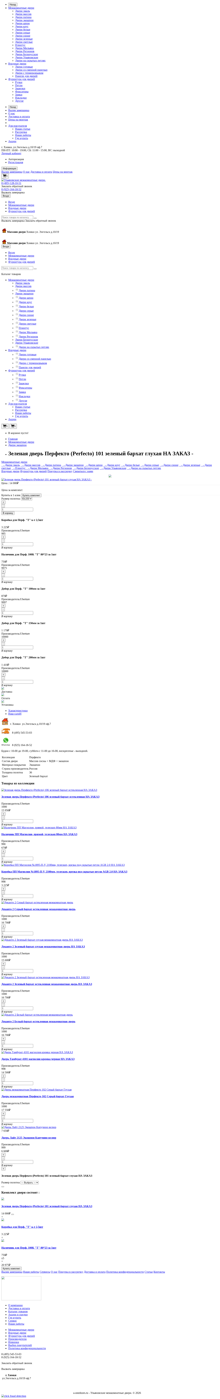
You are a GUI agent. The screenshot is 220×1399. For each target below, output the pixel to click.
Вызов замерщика (18, 110)
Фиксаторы (22, 91)
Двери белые (22, 29)
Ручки (18, 82)
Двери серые (22, 32)
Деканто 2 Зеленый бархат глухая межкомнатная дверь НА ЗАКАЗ (43, 946)
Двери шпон (22, 23)
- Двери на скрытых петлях (144, 468)
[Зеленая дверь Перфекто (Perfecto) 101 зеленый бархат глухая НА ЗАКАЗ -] (46, 479)
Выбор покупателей (20, 1345)
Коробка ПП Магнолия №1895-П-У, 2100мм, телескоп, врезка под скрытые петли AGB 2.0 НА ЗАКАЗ (64, 871)
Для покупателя (17, 125)
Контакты (159, 1271)
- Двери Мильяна (37, 468)
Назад (13, 4)
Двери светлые (24, 41)
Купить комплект (31, 495)
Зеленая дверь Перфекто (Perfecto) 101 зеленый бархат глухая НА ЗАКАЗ (46, 1206)
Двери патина (23, 17)
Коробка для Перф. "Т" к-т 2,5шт (22, 1226)
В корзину (8, 513)
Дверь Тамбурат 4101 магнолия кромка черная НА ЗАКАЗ (37, 1059)
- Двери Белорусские (86, 468)
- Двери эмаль (10, 465)
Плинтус (20, 45)
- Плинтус (19, 468)
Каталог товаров (18, 1311)
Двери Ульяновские (26, 57)
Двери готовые (24, 66)
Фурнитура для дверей (21, 79)
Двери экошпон (24, 20)
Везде (11, 201)
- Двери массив (30, 465)
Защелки (20, 88)
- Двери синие (169, 465)
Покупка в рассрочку (59, 471)
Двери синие (22, 35)
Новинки (13, 1342)
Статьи (149, 1271)
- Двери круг (111, 465)
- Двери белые (130, 465)
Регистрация (15, 162)
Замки (18, 94)
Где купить (21, 138)
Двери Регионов (24, 51)
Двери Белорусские (26, 54)
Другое (19, 100)
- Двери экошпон (73, 465)
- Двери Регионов (60, 468)
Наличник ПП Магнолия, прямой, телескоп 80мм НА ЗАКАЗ (39, 834)
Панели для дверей (26, 76)
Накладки (21, 97)
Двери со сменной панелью (31, 69)
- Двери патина (51, 465)
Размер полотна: (10, 498)
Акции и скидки (18, 1314)
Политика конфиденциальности (125, 1271)
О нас (11, 113)
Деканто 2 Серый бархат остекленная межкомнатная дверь (38, 909)
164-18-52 (11, 189)
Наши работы (23, 135)
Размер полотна (10, 1182)
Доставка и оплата (19, 116)
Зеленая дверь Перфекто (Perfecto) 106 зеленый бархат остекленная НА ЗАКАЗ (50, 796)
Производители (17, 1339)
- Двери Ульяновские (113, 468)
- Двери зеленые (189, 465)
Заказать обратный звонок (16, 186)
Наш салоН (14, 713)
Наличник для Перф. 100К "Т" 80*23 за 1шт (28, 1247)
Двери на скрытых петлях (30, 60)
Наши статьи (22, 128)
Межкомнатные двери (21, 7)
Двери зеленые (24, 38)
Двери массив (23, 14)
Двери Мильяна (24, 48)
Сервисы (45, 1271)
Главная (13, 438)
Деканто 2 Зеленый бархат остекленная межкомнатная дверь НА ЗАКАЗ (46, 984)
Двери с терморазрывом (29, 72)
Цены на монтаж (18, 119)
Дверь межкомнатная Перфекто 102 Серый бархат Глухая (37, 1096)
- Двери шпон (93, 465)
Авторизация (16, 159)
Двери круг (22, 26)
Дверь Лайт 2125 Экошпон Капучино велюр (28, 1137)
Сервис (12, 1320)
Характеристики (18, 710)
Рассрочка (21, 132)
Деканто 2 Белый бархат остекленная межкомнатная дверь (38, 1021)
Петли (19, 85)
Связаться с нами (83, 471)
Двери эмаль (22, 10)
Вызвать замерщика (13, 192)
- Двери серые (149, 465)
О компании (15, 1305)
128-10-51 (11, 183)
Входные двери (17, 63)
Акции (12, 141)
